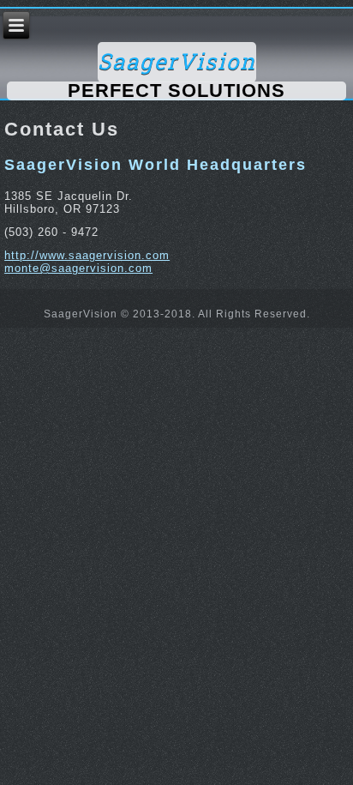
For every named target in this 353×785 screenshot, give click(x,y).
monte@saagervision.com (78, 268)
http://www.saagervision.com (87, 255)
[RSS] (17, 315)
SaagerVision (177, 62)
